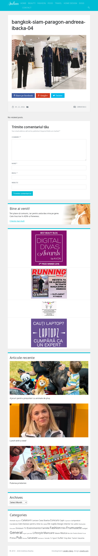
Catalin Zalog (68, 551)
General (16, 532)
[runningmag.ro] (49, 283)
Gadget (84, 528)
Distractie (82, 524)
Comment (16, 137)
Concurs (54, 520)
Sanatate (32, 537)
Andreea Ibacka (13, 3)
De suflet (74, 524)
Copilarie (68, 520)
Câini (20, 524)
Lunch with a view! (18, 440)
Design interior (64, 524)
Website (15, 183)
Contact (26, 7)
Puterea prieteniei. (18, 483)
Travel (58, 3)
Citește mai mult (17, 221)
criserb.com (83, 551)
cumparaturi (75, 520)
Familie (45, 528)
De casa (44, 524)
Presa (13, 537)
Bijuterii (18, 520)
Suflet (60, 538)
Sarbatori (41, 538)
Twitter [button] (59, 95)
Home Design (70, 3)
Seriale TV (48, 538)
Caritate (35, 520)
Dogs (81, 3)
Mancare (49, 533)
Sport (54, 538)
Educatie (12, 528)
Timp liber (67, 538)
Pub (19, 537)
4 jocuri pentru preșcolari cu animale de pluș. (30, 398)
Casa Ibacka (44, 520)
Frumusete (74, 528)
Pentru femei (77, 533)
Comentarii (81, 107)
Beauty (31, 3)
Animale (12, 520)
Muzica (63, 533)
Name (14, 163)
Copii (62, 520)
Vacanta (81, 538)
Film (63, 528)
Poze (84, 533)
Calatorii (26, 520)
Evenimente (34, 528)
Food (50, 3)
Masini (57, 533)
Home (23, 3)
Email (14, 173)
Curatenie (14, 524)
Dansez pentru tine (31, 524)
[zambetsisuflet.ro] (49, 308)
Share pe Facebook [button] (24, 95)
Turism (74, 538)
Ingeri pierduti (27, 533)
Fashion (41, 3)
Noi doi (70, 533)
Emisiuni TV (21, 528)
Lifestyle (38, 533)
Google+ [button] (44, 95)
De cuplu (52, 523)
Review (24, 538)
